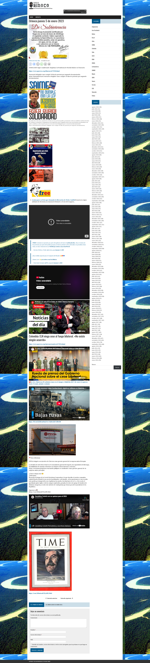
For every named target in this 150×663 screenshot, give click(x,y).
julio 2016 (94, 348)
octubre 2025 (95, 127)
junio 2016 (95, 350)
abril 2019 (95, 282)
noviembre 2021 (96, 220)
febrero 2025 (95, 143)
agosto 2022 (95, 202)
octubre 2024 (95, 151)
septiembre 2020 (96, 248)
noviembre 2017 (96, 316)
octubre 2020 (95, 246)
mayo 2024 (95, 161)
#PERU (34, 243)
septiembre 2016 (96, 344)
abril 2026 (95, 115)
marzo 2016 (95, 356)
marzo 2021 (95, 236)
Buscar (94, 364)
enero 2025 (95, 145)
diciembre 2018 (96, 290)
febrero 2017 (95, 334)
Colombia (94, 48)
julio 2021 (94, 228)
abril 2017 (95, 330)
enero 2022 (95, 216)
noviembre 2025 (96, 125)
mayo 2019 (95, 280)
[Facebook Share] (30, 64)
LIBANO (93, 70)
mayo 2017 (95, 328)
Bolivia (93, 34)
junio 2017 (95, 326)
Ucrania (94, 85)
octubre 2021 (95, 222)
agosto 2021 (95, 226)
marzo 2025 (95, 141)
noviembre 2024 (96, 149)
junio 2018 (95, 302)
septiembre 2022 (96, 201)
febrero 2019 (95, 286)
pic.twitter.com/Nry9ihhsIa (49, 259)
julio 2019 (94, 276)
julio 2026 (94, 109)
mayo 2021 (95, 232)
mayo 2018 (95, 304)
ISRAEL (93, 63)
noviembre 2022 (96, 197)
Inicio (31, 17)
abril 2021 (95, 234)
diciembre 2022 (96, 195)
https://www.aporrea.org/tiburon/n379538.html (44, 71)
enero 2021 (95, 240)
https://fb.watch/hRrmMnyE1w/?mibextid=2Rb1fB (45, 422)
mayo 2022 (95, 208)
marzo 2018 (95, 308)
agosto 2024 (95, 155)
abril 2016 (95, 354)
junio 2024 (95, 159)
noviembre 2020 (96, 244)
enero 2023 (95, 193)
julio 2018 (94, 300)
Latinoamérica (95, 67)
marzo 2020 (95, 260)
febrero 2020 (95, 262)
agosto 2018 (95, 298)
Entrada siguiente (66, 598)
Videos (93, 96)
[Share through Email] (49, 64)
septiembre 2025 (96, 129)
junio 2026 (95, 111)
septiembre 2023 (96, 177)
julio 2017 (94, 324)
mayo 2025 (95, 137)
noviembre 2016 (96, 340)
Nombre (32, 630)
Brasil (93, 38)
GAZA (93, 56)
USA (93, 88)
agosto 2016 (95, 346)
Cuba (93, 52)
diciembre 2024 (96, 147)
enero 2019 (95, 288)
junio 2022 (95, 207)
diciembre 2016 (96, 338)
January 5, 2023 (59, 250)
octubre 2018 (95, 294)
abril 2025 (95, 139)
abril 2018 (95, 306)
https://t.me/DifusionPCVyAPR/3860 (40, 593)
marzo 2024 (95, 165)
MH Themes (48, 661)
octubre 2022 (95, 199)
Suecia (93, 81)
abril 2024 (95, 163)
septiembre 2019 (96, 272)
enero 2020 (95, 264)
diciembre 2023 (96, 171)
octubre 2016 (95, 342)
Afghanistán (95, 27)
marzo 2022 (95, 212)
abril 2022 (95, 210)
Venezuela (94, 92)
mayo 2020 (95, 256)
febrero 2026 (95, 119)
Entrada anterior (52, 598)
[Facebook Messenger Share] (34, 64)
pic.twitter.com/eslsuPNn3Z (62, 246)
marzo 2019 (95, 284)
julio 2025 (94, 133)
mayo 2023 (95, 185)
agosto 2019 (95, 274)
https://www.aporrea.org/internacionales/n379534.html (47, 344)
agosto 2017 (95, 322)
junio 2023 (95, 183)
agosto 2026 (95, 107)
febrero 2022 (95, 214)
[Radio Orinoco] (75, 5)
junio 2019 (95, 278)
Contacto (38, 17)
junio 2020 (95, 254)
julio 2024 (94, 157)
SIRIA (93, 77)
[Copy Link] (45, 64)
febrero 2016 (95, 358)
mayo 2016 (95, 352)
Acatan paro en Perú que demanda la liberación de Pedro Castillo (53, 200)
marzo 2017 (95, 332)
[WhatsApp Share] (41, 64)
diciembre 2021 (96, 218)
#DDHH (51, 246)
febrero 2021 (95, 238)
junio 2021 (95, 230)
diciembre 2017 (96, 314)
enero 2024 (95, 169)
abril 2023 (95, 187)
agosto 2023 (95, 179)
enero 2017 (95, 336)
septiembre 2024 (96, 153)
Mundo (93, 74)
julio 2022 (94, 205)
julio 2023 (94, 181)
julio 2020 (94, 252)
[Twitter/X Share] (37, 64)
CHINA (93, 45)
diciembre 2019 (96, 266)
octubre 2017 (95, 318)
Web (31, 639)
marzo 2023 (95, 189)
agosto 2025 (95, 131)
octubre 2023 (95, 175)
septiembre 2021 (96, 224)
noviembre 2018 (96, 292)
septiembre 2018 (96, 296)
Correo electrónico (35, 635)
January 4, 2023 (58, 263)
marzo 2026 (95, 117)
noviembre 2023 (96, 173)
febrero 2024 (95, 167)
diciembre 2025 (96, 123)
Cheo (38, 60)
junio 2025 (95, 135)
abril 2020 (95, 258)
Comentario (33, 618)
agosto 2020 (95, 250)
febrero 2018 (95, 310)
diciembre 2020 (96, 242)
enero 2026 (95, 121)
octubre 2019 (95, 270)
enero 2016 (95, 360)
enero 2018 (95, 312)
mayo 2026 (95, 113)
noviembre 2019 (96, 268)
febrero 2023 (95, 191)
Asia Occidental (95, 30)
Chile (93, 41)
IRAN (93, 59)
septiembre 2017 (96, 320)
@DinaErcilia (71, 243)
